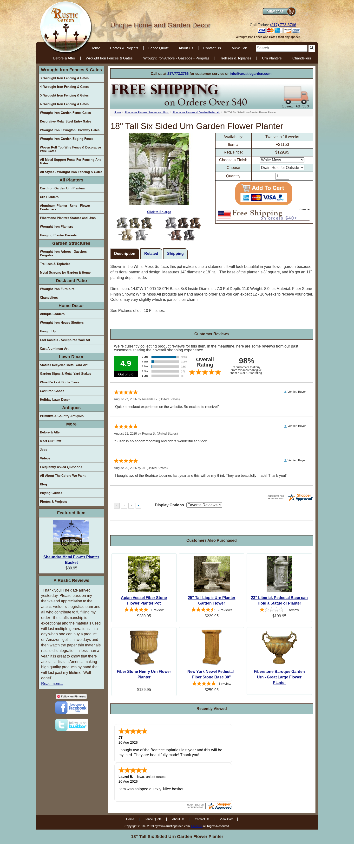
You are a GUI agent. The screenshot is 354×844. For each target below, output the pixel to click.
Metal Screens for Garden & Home (65, 272)
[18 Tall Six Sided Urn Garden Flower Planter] (135, 229)
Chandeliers (301, 58)
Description (124, 253)
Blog (43, 484)
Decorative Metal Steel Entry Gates (65, 121)
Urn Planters (272, 58)
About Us (186, 48)
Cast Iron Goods (52, 391)
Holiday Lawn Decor (55, 399)
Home (95, 48)
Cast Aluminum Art (54, 348)
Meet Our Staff (50, 441)
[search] (282, 48)
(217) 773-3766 (283, 25)
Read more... (52, 684)
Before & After (64, 58)
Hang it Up (48, 331)
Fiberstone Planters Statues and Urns (68, 218)
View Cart (239, 48)
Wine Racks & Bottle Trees (59, 382)
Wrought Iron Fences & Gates (109, 58)
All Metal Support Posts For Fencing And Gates (70, 161)
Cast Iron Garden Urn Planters (62, 188)
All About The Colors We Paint (62, 475)
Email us (197, 826)
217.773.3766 (178, 73)
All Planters (71, 180)
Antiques (71, 407)
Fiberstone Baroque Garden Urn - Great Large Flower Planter (279, 677)
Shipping (175, 253)
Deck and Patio (71, 280)
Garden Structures (71, 243)
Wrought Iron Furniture (57, 289)
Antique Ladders (52, 314)
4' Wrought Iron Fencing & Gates (64, 87)
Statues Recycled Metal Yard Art (63, 365)
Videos (45, 458)
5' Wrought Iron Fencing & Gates (64, 95)
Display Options (169, 505)
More (71, 424)
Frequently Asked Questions (61, 467)
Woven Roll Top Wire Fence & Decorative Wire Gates (70, 149)
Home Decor (71, 305)
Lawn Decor (71, 356)
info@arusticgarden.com (250, 73)
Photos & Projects (124, 48)
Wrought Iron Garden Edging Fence (66, 139)
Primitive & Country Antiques (62, 416)
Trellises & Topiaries (235, 58)
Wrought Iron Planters (56, 226)
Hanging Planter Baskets (58, 235)
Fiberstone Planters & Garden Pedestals (196, 112)
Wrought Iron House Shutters (62, 322)
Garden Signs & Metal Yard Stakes (65, 373)
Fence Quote (158, 48)
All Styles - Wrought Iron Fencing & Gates (71, 172)
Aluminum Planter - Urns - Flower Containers (65, 207)
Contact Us (212, 48)
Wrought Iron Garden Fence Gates (65, 113)
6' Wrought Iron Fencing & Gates (64, 104)
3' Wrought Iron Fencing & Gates (64, 78)
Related (151, 253)
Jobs (43, 449)
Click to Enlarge (159, 212)
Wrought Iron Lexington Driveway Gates (69, 130)
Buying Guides (51, 493)
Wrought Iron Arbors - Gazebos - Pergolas (176, 58)
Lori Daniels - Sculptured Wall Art (65, 340)
